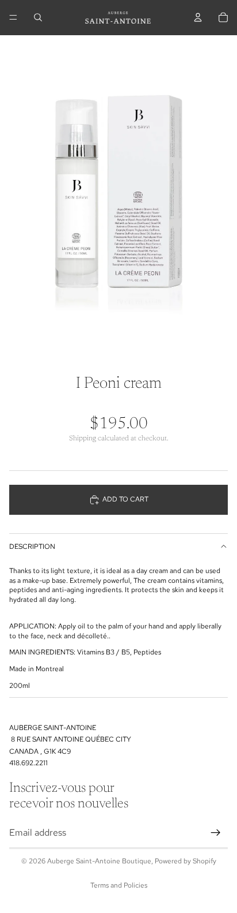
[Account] (198, 17)
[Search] (38, 17)
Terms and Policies (118, 885)
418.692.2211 (28, 763)
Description (32, 546)
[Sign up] (216, 833)
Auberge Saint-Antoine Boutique (99, 861)
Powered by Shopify (185, 861)
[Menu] (13, 17)
